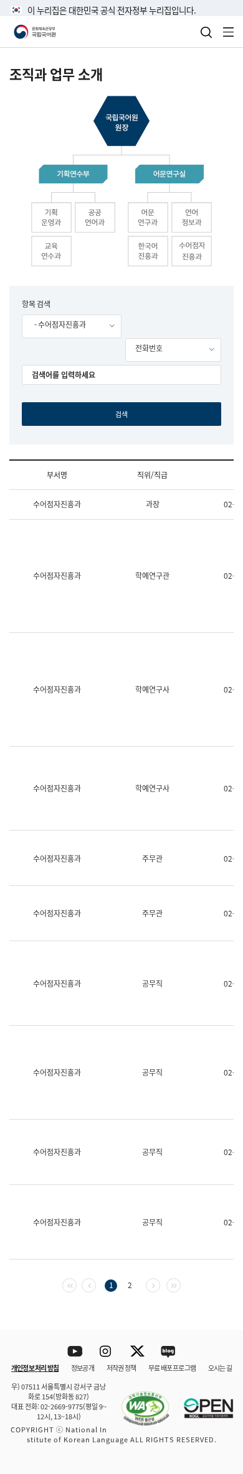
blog (168, 1352)
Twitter (137, 1352)
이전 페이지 (95, 1284)
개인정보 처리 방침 (35, 1368)
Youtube (75, 1352)
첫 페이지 (76, 1284)
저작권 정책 (121, 1368)
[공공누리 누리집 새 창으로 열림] (202, 1401)
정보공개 (82, 1368)
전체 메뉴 (228, 32)
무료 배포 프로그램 (172, 1368)
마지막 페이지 (180, 1284)
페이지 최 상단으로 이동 (218, 1313)
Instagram (106, 1352)
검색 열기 (206, 32)
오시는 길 (220, 1368)
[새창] (139, 1401)
